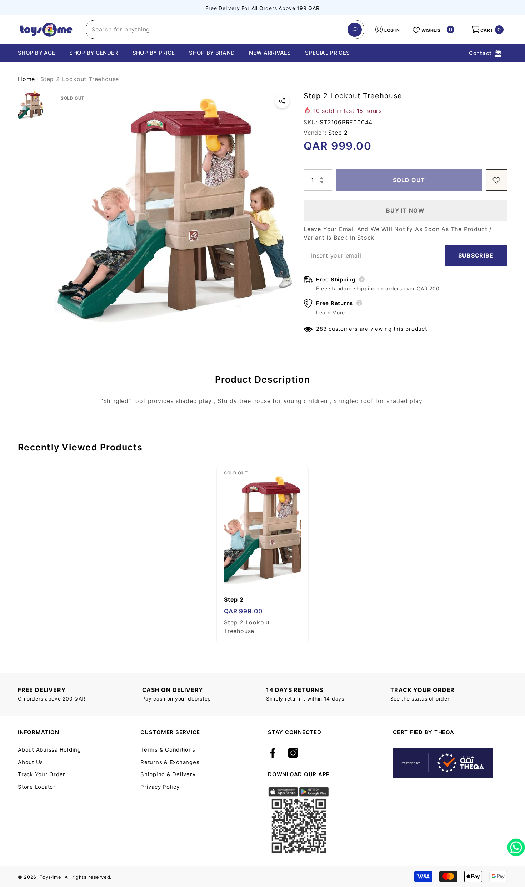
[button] (486, 30)
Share (282, 101)
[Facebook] (272, 753)
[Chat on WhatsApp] (516, 844)
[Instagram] (293, 753)
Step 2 (338, 132)
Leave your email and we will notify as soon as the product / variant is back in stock (398, 233)
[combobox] (217, 29)
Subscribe (475, 255)
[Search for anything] (225, 29)
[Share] (282, 101)
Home (26, 79)
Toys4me (50, 877)
